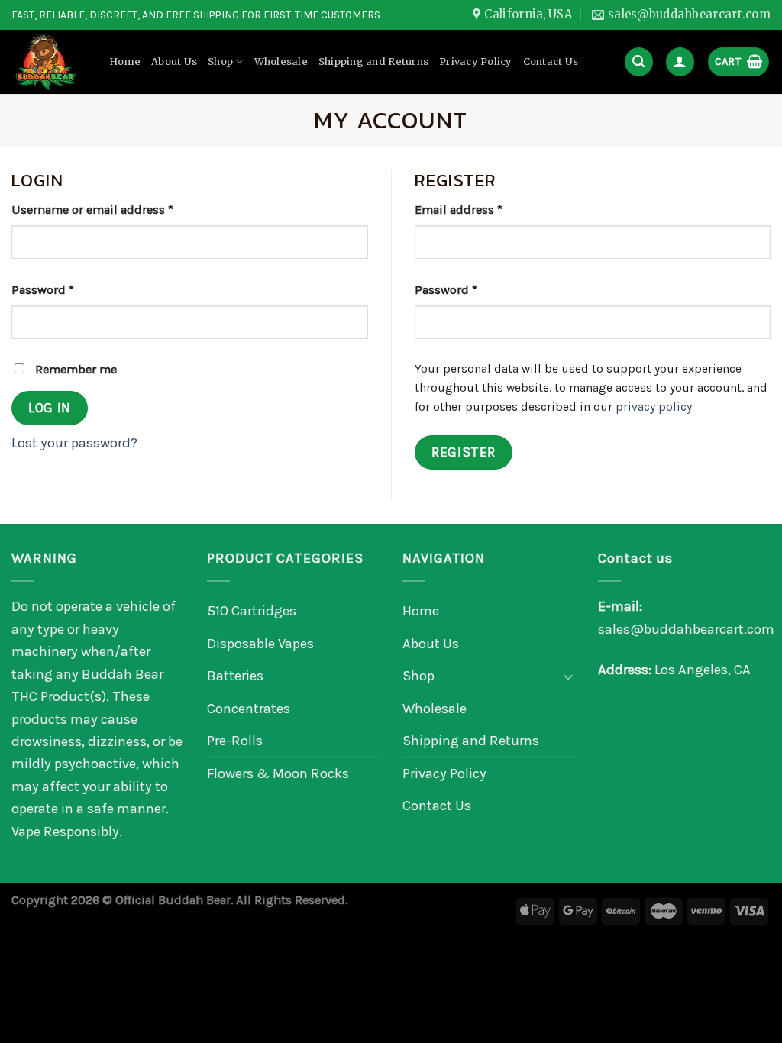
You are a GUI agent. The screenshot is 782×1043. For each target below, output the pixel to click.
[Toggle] (568, 676)
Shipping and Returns (373, 61)
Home (125, 61)
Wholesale (281, 61)
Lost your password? (74, 442)
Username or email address (92, 209)
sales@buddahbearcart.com (686, 629)
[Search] (639, 61)
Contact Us (551, 61)
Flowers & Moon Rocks (278, 773)
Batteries (235, 675)
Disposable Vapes (260, 643)
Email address (458, 209)
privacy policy (654, 407)
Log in (49, 407)
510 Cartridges (251, 610)
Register (463, 452)
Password (42, 290)
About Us (174, 61)
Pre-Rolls (235, 740)
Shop (220, 61)
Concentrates (248, 708)
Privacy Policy (475, 61)
